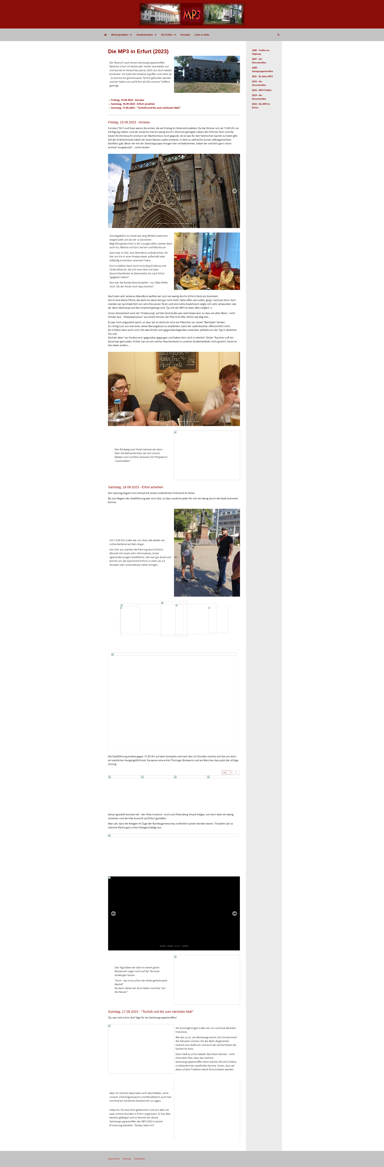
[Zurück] (113, 191)
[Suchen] (278, 34)
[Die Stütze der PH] (105, 34)
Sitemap (127, 1158)
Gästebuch (139, 1158)
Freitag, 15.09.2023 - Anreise (127, 100)
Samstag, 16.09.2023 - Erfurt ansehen (133, 104)
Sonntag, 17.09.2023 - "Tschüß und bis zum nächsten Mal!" (146, 107)
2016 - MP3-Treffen (262, 90)
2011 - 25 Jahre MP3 (262, 76)
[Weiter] (234, 191)
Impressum (114, 1158)
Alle (224, 772)
